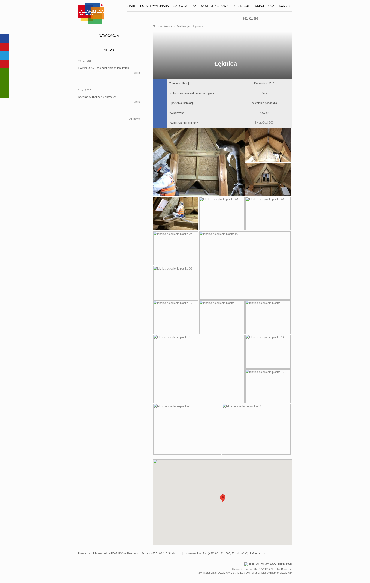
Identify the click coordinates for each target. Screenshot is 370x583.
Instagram (4, 47)
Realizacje (241, 6)
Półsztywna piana (154, 6)
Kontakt (285, 6)
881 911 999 (250, 18)
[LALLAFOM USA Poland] (266, 18)
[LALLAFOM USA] (286, 18)
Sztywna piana (184, 6)
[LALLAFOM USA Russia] (276, 18)
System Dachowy (214, 6)
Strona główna (162, 26)
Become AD (4, 83)
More (137, 72)
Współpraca (264, 6)
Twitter (4, 55)
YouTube (4, 64)
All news (134, 118)
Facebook (4, 38)
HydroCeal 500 (264, 122)
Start (131, 6)
